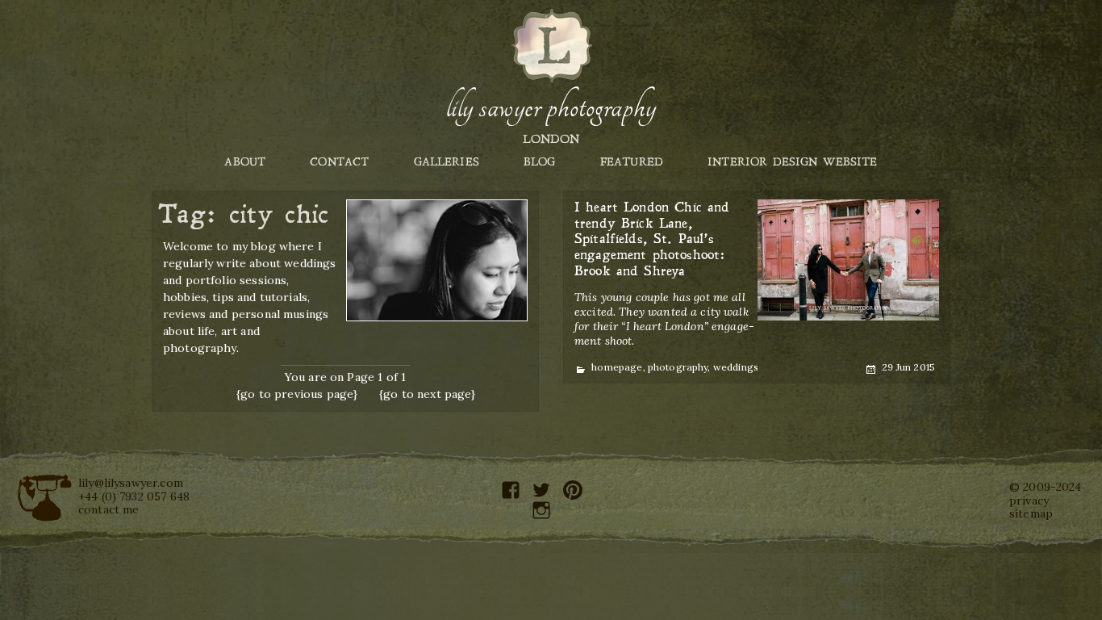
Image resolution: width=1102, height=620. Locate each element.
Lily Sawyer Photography (551, 107)
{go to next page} (427, 394)
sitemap (1031, 513)
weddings (735, 367)
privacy (1029, 500)
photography (678, 367)
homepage (616, 367)
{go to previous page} (296, 394)
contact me (109, 509)
